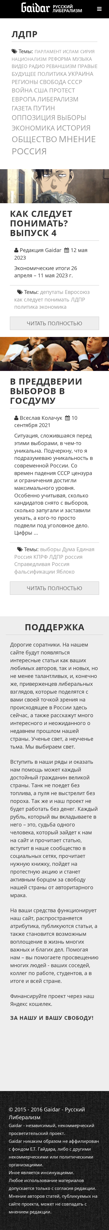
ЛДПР (78, 299)
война (22, 90)
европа (24, 99)
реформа (59, 59)
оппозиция (34, 117)
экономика (33, 128)
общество (34, 138)
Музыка (82, 59)
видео (19, 66)
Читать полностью (54, 323)
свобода (53, 82)
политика (52, 73)
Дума (68, 549)
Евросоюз (77, 291)
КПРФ (40, 556)
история (73, 128)
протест (62, 90)
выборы (71, 117)
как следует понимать (41, 299)
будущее (24, 73)
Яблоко (65, 571)
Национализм (29, 59)
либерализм (57, 99)
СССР (74, 82)
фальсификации (34, 571)
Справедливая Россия (41, 563)
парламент (48, 51)
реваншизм (61, 66)
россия (29, 151)
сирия (87, 52)
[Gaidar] (51, 7)
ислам (71, 51)
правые (87, 66)
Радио (37, 66)
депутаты (51, 291)
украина (80, 73)
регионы (25, 82)
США (41, 90)
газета (22, 108)
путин (44, 108)
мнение (77, 139)
